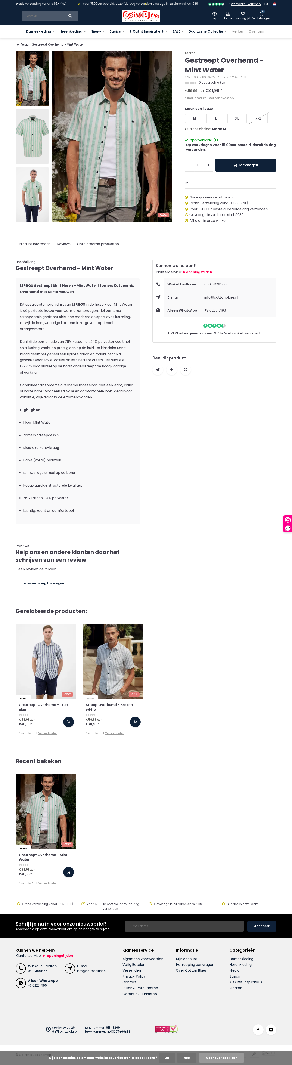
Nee (187, 1058)
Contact (129, 982)
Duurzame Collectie (206, 31)
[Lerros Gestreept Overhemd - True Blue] (46, 661)
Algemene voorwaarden (142, 959)
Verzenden (131, 970)
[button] (32, 218)
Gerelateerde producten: (98, 243)
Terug (24, 45)
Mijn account (186, 959)
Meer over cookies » (221, 1058)
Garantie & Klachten (139, 994)
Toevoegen (248, 165)
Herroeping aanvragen (195, 964)
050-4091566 (215, 284)
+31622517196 (215, 310)
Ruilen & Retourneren (140, 988)
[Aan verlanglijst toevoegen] (186, 183)
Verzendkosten (221, 98)
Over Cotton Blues (191, 970)
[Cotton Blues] (141, 16)
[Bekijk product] (68, 722)
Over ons (256, 31)
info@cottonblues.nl (221, 297)
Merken (238, 31)
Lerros (190, 53)
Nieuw (96, 31)
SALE (176, 31)
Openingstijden (199, 272)
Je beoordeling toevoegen (43, 583)
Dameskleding (38, 31)
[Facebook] (258, 1029)
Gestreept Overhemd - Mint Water (58, 45)
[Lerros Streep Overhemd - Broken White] (113, 661)
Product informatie (35, 243)
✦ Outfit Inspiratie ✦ (146, 31)
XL (237, 118)
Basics (115, 31)
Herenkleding (70, 31)
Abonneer (262, 926)
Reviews (64, 243)
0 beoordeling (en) (213, 83)
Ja (167, 1058)
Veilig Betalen (133, 964)
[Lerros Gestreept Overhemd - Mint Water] (46, 811)
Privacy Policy (134, 976)
